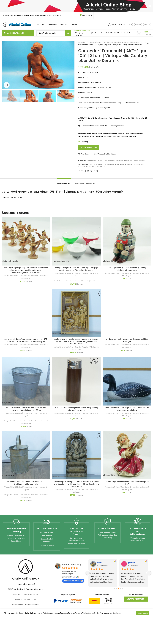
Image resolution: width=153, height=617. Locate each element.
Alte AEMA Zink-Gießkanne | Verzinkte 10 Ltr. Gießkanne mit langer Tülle (26, 482)
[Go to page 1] (116, 588)
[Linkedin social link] (145, 24)
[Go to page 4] (122, 588)
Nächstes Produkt (150, 43)
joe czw (131, 562)
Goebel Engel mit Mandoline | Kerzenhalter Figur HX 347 (127, 482)
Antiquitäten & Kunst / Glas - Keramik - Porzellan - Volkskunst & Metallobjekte (114, 42)
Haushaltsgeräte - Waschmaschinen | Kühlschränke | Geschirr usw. (76, 281)
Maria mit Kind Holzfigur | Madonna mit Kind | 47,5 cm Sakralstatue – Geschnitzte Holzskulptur (25, 340)
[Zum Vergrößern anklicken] (7, 85)
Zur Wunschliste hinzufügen (105, 154)
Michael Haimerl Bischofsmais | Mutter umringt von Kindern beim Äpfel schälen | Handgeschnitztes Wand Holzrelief (76, 341)
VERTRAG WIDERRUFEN (136, 599)
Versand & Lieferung (85, 183)
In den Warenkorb (89, 148)
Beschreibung (64, 183)
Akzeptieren (143, 613)
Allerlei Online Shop (71, 564)
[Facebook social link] (131, 24)
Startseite (81, 42)
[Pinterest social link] (140, 24)
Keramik (81, 166)
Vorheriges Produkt (145, 43)
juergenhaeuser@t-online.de (28, 604)
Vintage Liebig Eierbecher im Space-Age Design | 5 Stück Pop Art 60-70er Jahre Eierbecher (76, 269)
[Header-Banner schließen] (150, 6)
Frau (122, 164)
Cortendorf (109, 164)
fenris (99, 562)
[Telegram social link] (149, 24)
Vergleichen (85, 154)
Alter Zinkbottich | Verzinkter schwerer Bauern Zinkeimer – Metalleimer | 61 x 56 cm (26, 409)
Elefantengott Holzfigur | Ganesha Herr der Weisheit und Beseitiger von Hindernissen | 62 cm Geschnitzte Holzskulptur (76, 484)
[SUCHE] (68, 33)
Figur (117, 164)
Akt (95, 164)
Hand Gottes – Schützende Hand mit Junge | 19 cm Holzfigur (127, 340)
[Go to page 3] (120, 588)
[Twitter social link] (136, 24)
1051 (91, 164)
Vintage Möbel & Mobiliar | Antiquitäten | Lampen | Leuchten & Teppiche (25, 414)
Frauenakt (128, 164)
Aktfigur (101, 164)
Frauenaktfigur (139, 164)
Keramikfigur (91, 166)
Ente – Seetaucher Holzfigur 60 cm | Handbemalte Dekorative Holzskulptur (127, 409)
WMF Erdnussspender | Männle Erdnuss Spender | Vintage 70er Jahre (76, 409)
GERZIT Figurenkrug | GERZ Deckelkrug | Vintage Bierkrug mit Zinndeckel (127, 269)
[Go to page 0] (114, 588)
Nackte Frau (101, 166)
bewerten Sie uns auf (72, 580)
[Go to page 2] (118, 588)
